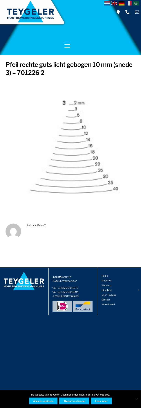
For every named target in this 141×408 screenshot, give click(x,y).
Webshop (106, 285)
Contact (106, 299)
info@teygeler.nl (70, 295)
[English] (115, 2)
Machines (107, 280)
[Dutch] (107, 2)
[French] (129, 2)
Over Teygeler (109, 294)
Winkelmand (108, 304)
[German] (122, 2)
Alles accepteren (43, 401)
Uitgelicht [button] (107, 290)
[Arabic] (136, 2)
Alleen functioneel (74, 401)
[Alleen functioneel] (136, 399)
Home (105, 275)
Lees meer (101, 401)
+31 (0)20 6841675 (67, 287)
